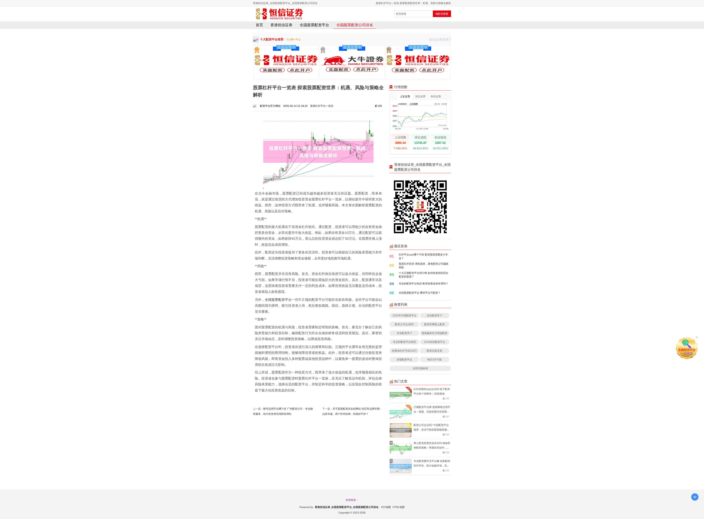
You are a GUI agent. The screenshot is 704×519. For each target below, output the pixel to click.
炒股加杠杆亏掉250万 (404, 350)
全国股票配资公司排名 (354, 24)
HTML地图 (399, 507)
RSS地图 (386, 507)
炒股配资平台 (404, 359)
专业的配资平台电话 (404, 342)
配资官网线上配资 (434, 324)
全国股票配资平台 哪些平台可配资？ (420, 292)
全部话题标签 (420, 368)
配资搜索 (443, 13)
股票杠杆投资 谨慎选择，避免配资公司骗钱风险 (423, 265)
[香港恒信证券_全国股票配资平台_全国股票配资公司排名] (279, 13)
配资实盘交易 (434, 350)
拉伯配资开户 (434, 315)
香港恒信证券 (281, 24)
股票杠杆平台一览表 (321, 106)
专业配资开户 (404, 333)
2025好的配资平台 (434, 342)
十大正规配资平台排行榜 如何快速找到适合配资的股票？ (423, 274)
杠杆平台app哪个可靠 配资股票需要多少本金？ (423, 256)
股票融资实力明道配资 (434, 333)
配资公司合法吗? (404, 324)
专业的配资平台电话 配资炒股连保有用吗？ (423, 283)
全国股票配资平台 (314, 24)
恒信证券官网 (439, 39)
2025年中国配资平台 (404, 315)
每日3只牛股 (434, 359)
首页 (259, 24)
